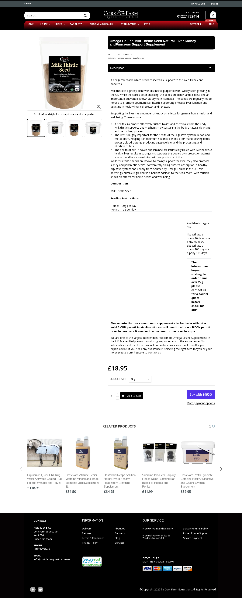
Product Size (117, 379)
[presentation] (21, 469)
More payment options (201, 403)
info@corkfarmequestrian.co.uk (52, 559)
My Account (198, 3)
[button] (210, 426)
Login (214, 3)
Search (85, 15)
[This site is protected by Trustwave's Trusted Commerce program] (92, 561)
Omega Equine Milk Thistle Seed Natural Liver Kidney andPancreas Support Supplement (153, 42)
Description (117, 67)
